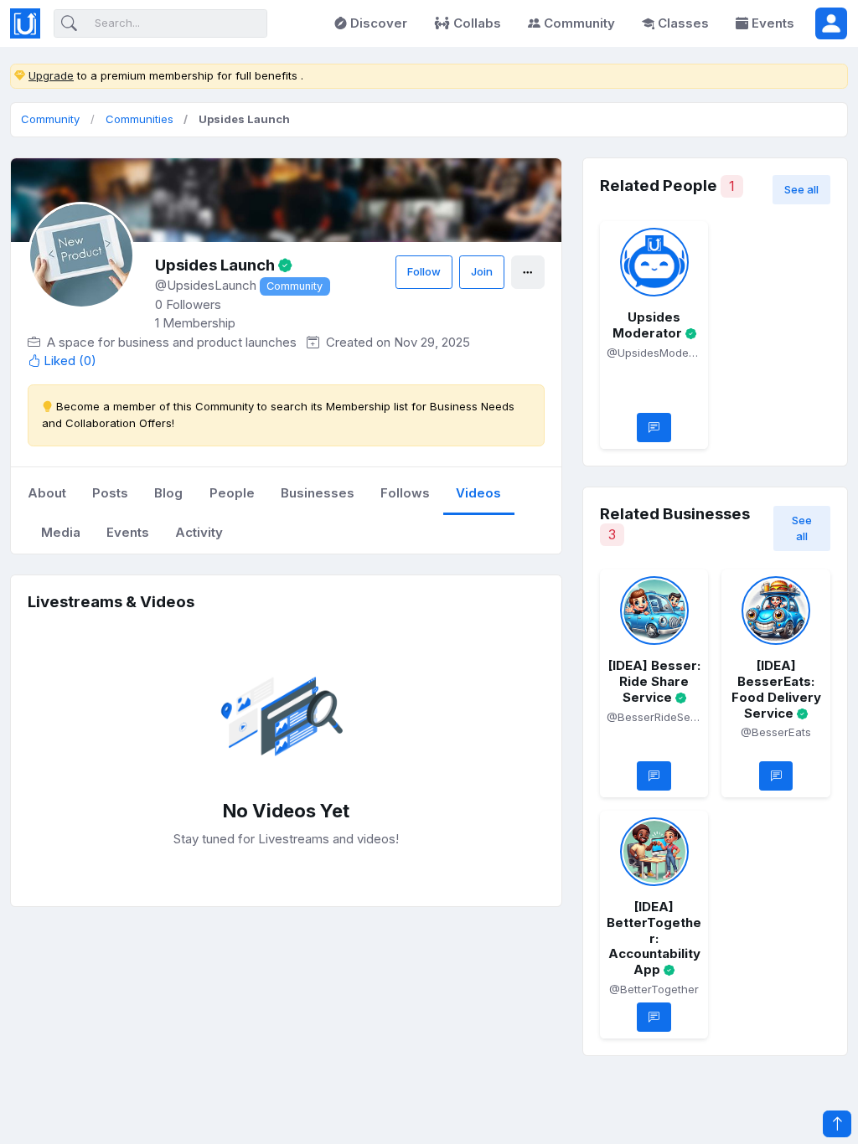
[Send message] (654, 427)
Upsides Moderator (647, 325)
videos (478, 493)
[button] (831, 23)
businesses (317, 493)
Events (773, 23)
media (60, 532)
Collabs (477, 23)
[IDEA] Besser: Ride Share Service (654, 681)
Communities (139, 119)
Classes (683, 23)
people (232, 493)
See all (801, 189)
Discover (378, 23)
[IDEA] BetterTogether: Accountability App (654, 938)
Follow (424, 271)
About (47, 493)
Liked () (70, 361)
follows (405, 493)
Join (482, 271)
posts (110, 493)
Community (579, 23)
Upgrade (51, 75)
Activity (199, 532)
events (127, 532)
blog (168, 493)
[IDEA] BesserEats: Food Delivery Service (776, 689)
